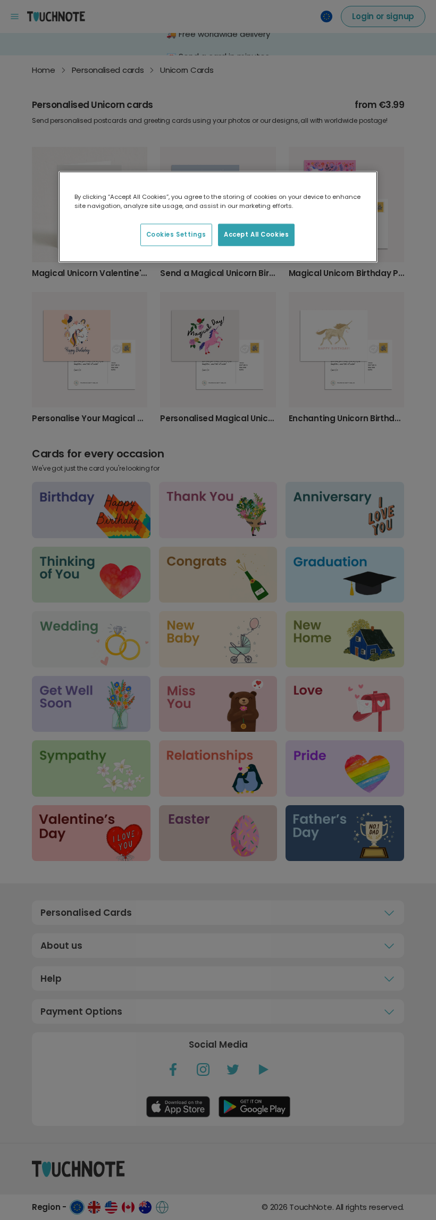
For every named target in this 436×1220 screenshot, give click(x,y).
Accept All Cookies (256, 234)
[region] (218, 217)
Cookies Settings (176, 234)
